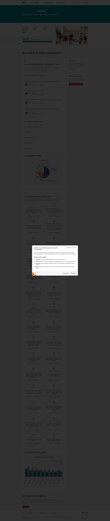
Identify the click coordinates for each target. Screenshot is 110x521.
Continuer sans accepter (71, 247)
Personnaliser (66, 273)
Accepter (73, 273)
